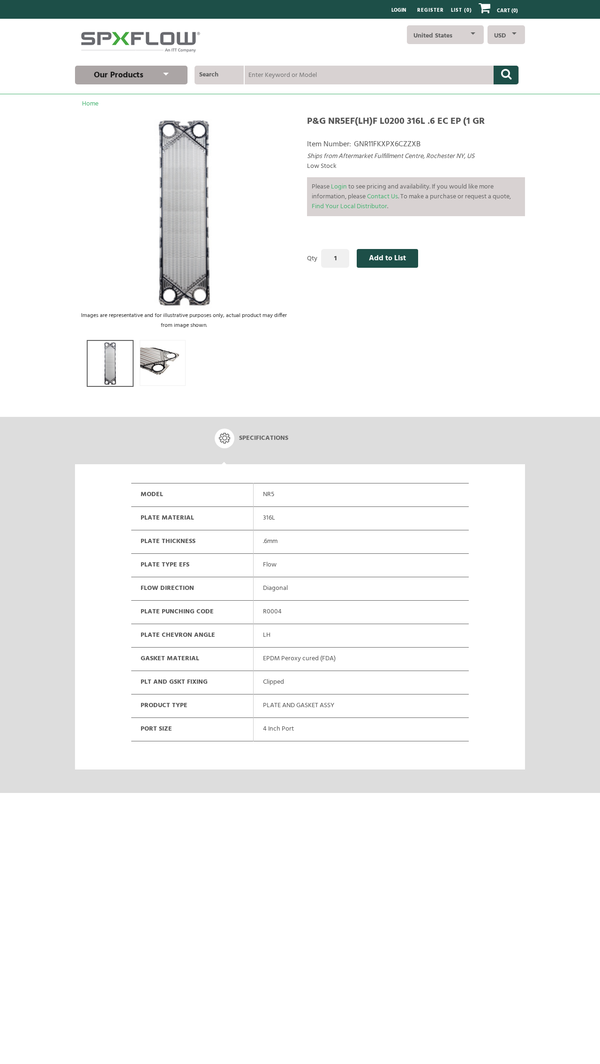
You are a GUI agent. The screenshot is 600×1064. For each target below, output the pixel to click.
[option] (110, 363)
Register (430, 11)
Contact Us (382, 196)
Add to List (387, 258)
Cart (507, 11)
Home (90, 103)
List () (461, 11)
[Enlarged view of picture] (184, 212)
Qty (312, 259)
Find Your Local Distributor (349, 206)
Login (398, 11)
